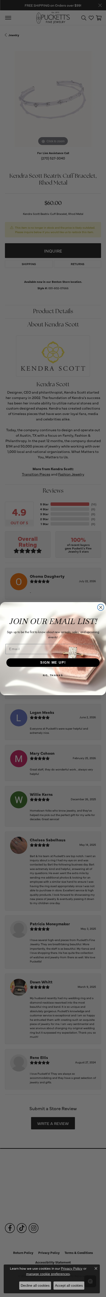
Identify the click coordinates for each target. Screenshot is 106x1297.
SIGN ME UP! (53, 662)
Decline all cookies (35, 1285)
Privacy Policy (71, 1268)
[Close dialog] (101, 607)
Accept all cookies (69, 1285)
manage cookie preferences (48, 1274)
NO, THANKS (53, 675)
